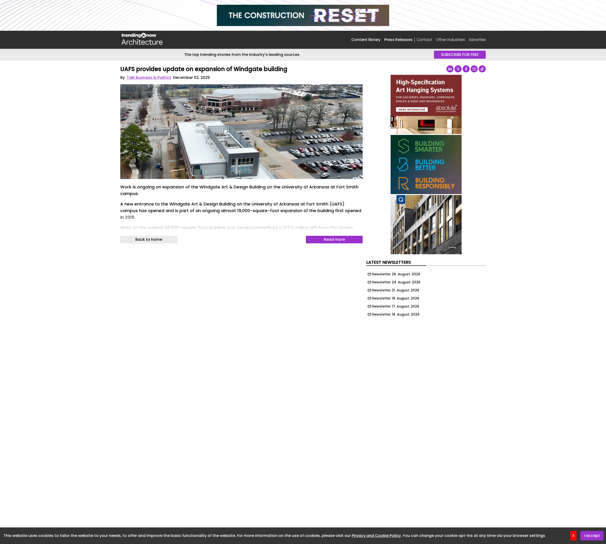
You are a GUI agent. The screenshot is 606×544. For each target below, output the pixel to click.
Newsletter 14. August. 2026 (395, 314)
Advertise (477, 39)
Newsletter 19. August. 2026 (395, 298)
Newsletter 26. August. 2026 (396, 274)
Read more (334, 239)
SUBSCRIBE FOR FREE (460, 54)
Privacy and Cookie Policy (376, 535)
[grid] (426, 293)
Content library (365, 39)
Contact (424, 39)
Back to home (148, 239)
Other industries (450, 39)
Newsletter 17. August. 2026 (395, 306)
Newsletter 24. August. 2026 (396, 282)
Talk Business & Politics (149, 77)
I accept (592, 535)
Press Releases (398, 39)
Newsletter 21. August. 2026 (395, 290)
